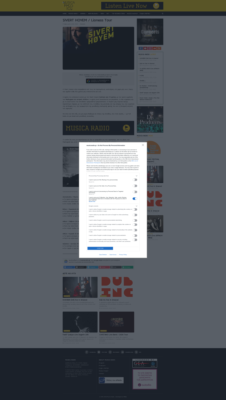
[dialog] (113, 200)
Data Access (113, 254)
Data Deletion (103, 254)
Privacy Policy (123, 254)
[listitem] (113, 176)
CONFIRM (100, 248)
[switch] (135, 180)
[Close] (143, 145)
